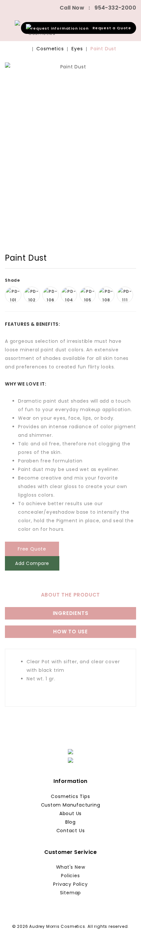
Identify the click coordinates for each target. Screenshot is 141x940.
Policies (70, 875)
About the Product (70, 594)
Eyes (77, 48)
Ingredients (71, 613)
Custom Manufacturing (70, 805)
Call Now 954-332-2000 (98, 8)
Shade (13, 280)
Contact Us (70, 830)
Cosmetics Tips (70, 796)
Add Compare (32, 563)
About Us (70, 813)
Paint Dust (103, 48)
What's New (70, 867)
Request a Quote (110, 28)
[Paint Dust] (70, 144)
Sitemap (70, 892)
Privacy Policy (70, 884)
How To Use (70, 631)
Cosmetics (50, 48)
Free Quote (32, 549)
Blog (70, 822)
